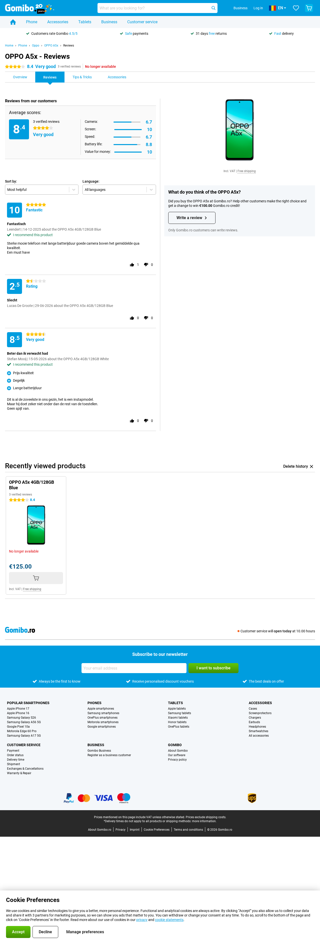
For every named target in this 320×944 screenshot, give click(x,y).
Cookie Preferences (157, 829)
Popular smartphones (28, 703)
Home (9, 45)
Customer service (142, 22)
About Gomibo (178, 750)
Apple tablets (177, 708)
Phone (31, 22)
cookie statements (169, 920)
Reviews (68, 45)
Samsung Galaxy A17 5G (24, 735)
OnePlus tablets (178, 726)
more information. (204, 821)
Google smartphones (102, 726)
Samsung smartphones (103, 713)
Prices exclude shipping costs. (206, 817)
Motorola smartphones (103, 722)
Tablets (84, 22)
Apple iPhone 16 (18, 713)
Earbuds (254, 722)
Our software (176, 755)
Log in (258, 8)
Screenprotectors (260, 713)
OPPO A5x (51, 45)
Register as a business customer (109, 755)
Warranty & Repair (19, 773)
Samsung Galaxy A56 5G (24, 722)
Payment (13, 750)
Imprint (135, 829)
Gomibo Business (99, 750)
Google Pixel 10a (18, 726)
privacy (142, 920)
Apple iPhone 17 (18, 708)
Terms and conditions (188, 829)
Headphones (257, 726)
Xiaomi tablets (178, 717)
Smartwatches (258, 731)
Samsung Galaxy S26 (21, 717)
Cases (253, 708)
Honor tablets (177, 722)
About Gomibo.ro (99, 829)
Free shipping (247, 171)
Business (109, 22)
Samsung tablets (179, 713)
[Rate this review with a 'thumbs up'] (132, 265)
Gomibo (175, 745)
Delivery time (15, 759)
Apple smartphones (101, 708)
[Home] (13, 22)
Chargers (255, 717)
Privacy (121, 829)
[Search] (214, 8)
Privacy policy (177, 759)
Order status (15, 755)
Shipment (13, 764)
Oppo (35, 45)
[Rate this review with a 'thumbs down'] (146, 265)
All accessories (259, 735)
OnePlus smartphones (103, 717)
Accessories (57, 22)
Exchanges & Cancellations (25, 768)
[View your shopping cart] (309, 8)
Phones (95, 703)
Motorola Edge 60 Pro (21, 731)
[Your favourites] (296, 8)
